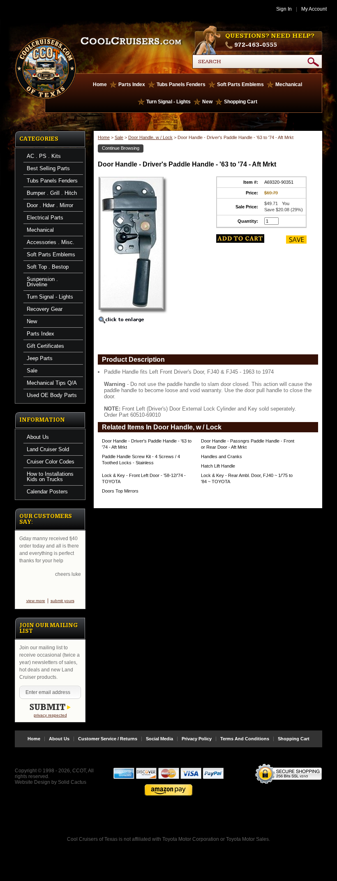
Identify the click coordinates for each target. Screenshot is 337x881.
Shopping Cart (240, 102)
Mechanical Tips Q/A (52, 383)
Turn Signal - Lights (168, 102)
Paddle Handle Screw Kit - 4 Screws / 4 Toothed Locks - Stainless (141, 459)
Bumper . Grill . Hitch (52, 193)
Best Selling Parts (48, 168)
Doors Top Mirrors (120, 490)
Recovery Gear (44, 309)
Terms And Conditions (244, 739)
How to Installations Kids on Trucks (50, 476)
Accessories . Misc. (50, 242)
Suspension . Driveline (42, 282)
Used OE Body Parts (52, 395)
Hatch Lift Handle (218, 465)
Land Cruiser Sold (48, 449)
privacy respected (50, 715)
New (207, 102)
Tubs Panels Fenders (181, 84)
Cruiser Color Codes (50, 462)
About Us (38, 437)
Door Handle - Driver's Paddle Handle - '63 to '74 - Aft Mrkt (147, 444)
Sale (32, 370)
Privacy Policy (197, 739)
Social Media (159, 739)
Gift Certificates (45, 346)
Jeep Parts (40, 358)
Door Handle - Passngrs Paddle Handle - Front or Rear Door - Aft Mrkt (247, 444)
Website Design (32, 782)
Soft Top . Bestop (48, 267)
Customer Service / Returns (107, 739)
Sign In (284, 9)
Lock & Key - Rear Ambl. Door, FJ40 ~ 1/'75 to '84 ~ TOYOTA (247, 478)
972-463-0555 (255, 45)
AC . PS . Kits (44, 156)
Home (100, 84)
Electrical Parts (45, 218)
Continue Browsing (120, 148)
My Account (314, 9)
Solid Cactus (72, 782)
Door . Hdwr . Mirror (50, 205)
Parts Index (131, 84)
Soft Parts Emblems (240, 84)
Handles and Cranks (221, 456)
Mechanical (288, 84)
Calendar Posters (47, 491)
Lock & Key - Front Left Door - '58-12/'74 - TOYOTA (144, 478)
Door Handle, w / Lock (150, 137)
